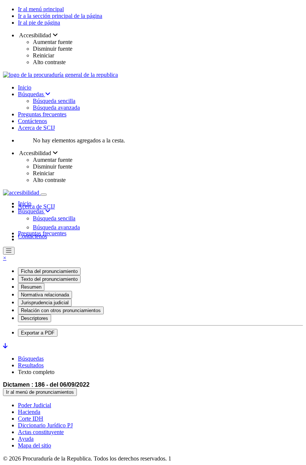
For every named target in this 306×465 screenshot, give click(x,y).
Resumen (31, 287)
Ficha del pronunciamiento (49, 271)
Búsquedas (31, 94)
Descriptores (34, 318)
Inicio (24, 87)
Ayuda (26, 439)
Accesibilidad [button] (35, 35)
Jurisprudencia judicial (45, 302)
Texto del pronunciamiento (49, 279)
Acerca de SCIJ (36, 128)
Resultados (31, 365)
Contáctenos (32, 121)
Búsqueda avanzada (56, 107)
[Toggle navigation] (44, 195)
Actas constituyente (41, 432)
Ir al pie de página (39, 22)
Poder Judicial (34, 405)
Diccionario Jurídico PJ (45, 425)
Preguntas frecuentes (42, 114)
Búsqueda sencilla (54, 101)
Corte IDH (30, 418)
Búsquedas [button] (31, 211)
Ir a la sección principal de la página (60, 16)
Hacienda (29, 412)
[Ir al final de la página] (5, 346)
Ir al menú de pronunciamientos (40, 392)
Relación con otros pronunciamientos (61, 310)
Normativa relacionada (45, 295)
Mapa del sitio (34, 445)
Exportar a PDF (37, 333)
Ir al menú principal (41, 9)
